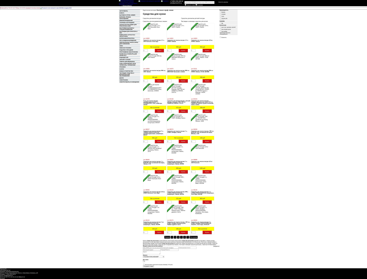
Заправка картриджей (126, 22)
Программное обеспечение (128, 52)
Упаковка (122, 67)
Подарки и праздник (126, 50)
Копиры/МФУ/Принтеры (126, 38)
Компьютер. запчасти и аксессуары (127, 35)
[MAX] (149, 1)
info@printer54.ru (176, 3)
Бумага (121, 13)
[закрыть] (216, 246)
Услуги (121, 69)
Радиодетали (123, 57)
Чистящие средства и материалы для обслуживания (126, 74)
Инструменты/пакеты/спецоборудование (126, 28)
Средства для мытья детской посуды (193, 18)
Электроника (123, 80)
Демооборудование (126, 20)
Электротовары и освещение (129, 82)
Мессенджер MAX (67, 8)
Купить (159, 50)
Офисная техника (125, 48)
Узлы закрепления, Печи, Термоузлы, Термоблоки (127, 64)
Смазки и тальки (124, 59)
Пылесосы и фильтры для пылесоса (128, 54)
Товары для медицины (127, 61)
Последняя (193, 237)
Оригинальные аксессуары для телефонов (128, 43)
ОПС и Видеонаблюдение (127, 40)
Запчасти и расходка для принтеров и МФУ (128, 25)
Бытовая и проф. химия (127, 15)
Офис (121, 46)
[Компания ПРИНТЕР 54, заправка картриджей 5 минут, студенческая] (165, 1)
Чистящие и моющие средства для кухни (194, 21)
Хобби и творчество (126, 71)
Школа (121, 78)
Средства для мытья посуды (152, 18)
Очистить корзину (223, 2)
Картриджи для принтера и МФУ (128, 32)
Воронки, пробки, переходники (125, 17)
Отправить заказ (148, 266)
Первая (167, 237)
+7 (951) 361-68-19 (176, 1)
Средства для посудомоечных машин (155, 21)
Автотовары (123, 11)
